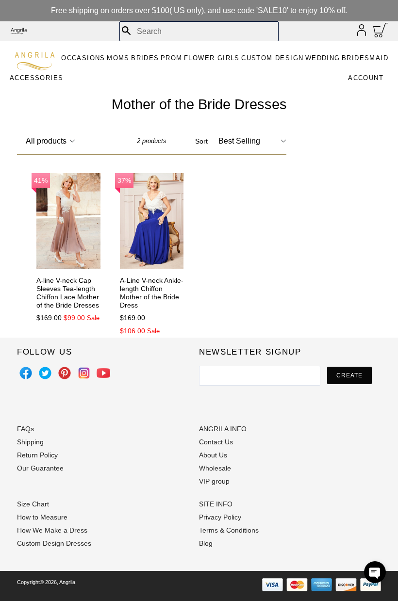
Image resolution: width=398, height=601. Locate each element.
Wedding (322, 58)
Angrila (67, 582)
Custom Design (272, 58)
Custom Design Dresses (54, 543)
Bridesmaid (365, 58)
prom (171, 58)
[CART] (380, 32)
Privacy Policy (220, 517)
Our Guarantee (40, 468)
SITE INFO (215, 504)
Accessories (36, 77)
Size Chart (33, 504)
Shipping (30, 442)
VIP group (214, 481)
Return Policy (37, 455)
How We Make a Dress (52, 530)
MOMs (118, 58)
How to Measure (42, 517)
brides (145, 58)
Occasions (83, 58)
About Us (213, 455)
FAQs (25, 429)
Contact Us (216, 442)
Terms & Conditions (229, 530)
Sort (201, 141)
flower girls (212, 58)
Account (365, 77)
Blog (206, 543)
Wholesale (215, 468)
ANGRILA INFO (223, 429)
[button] (375, 572)
